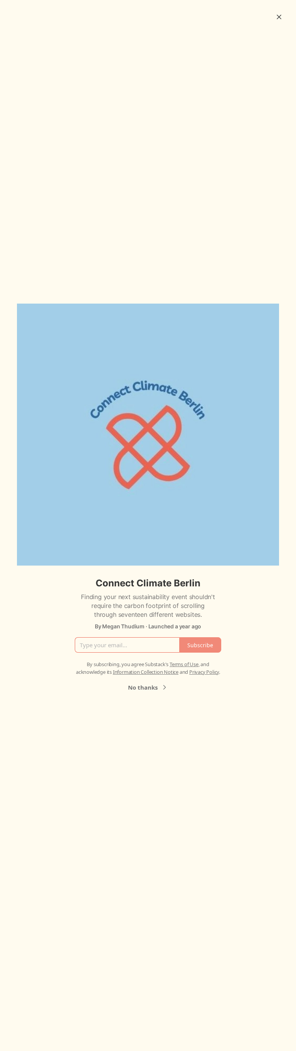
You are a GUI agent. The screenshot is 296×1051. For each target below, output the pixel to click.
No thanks (143, 687)
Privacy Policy (204, 671)
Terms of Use (184, 664)
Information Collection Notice (145, 671)
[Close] (279, 17)
